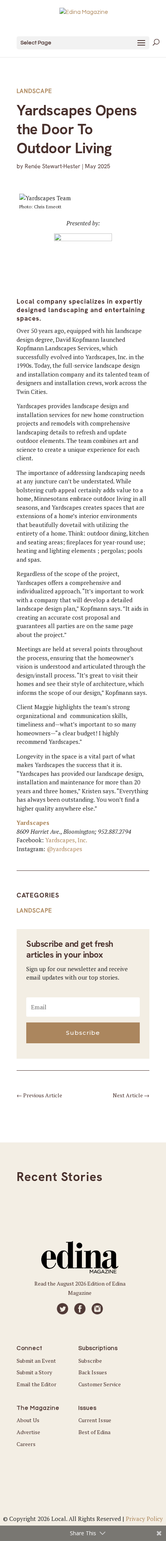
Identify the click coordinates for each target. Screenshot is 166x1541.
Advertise (28, 1432)
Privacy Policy (144, 1518)
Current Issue (94, 1420)
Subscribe (90, 1360)
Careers (26, 1444)
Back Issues (92, 1372)
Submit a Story (34, 1372)
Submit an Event (36, 1360)
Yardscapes (33, 822)
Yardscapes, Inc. (66, 840)
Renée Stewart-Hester (52, 166)
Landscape (34, 91)
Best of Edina (94, 1432)
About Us (28, 1420)
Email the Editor (36, 1384)
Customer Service (99, 1384)
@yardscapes (64, 849)
